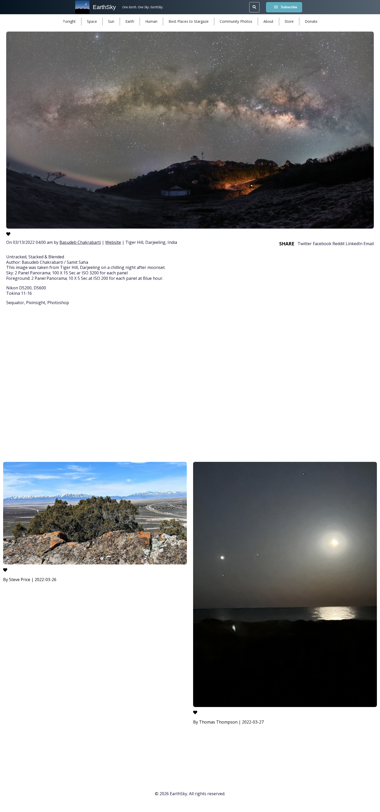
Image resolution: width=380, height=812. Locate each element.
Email (368, 243)
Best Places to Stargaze (189, 21)
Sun (111, 21)
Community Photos (236, 21)
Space (92, 21)
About (268, 21)
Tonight (69, 21)
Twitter (305, 243)
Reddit (338, 243)
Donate (311, 21)
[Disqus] (190, 384)
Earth (129, 21)
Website (113, 242)
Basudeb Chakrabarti (80, 242)
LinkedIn (354, 243)
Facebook (322, 243)
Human (151, 21)
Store (289, 21)
